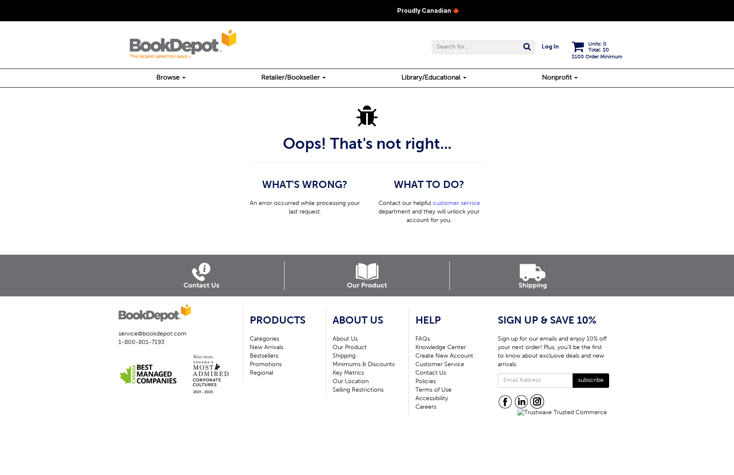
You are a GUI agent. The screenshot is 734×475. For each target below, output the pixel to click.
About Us (345, 339)
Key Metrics (348, 373)
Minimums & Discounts (364, 365)
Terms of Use (433, 390)
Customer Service (439, 365)
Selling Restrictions (358, 390)
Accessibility (431, 399)
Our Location (351, 382)
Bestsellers (264, 356)
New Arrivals (266, 348)
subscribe (591, 381)
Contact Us (430, 373)
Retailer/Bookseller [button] (291, 77)
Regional (261, 373)
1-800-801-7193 (141, 343)
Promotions (266, 365)
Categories (264, 339)
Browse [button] (168, 77)
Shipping (344, 356)
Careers (425, 407)
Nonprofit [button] (557, 77)
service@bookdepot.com (152, 334)
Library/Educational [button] (431, 77)
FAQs (422, 339)
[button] (483, 47)
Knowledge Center (440, 348)
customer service (456, 204)
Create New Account (444, 356)
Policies (425, 382)
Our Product (350, 348)
